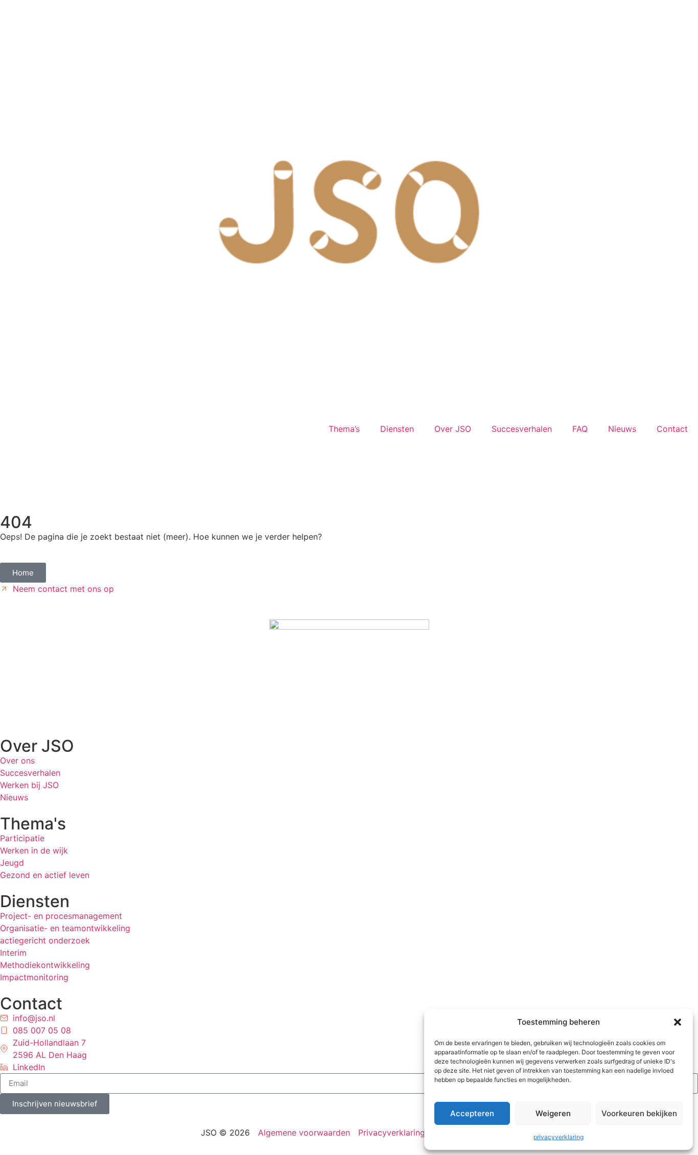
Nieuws (622, 429)
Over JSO (452, 429)
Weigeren (553, 1113)
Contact (672, 429)
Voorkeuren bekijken (639, 1113)
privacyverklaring (558, 1137)
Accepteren (472, 1113)
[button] (677, 1022)
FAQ (580, 429)
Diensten (397, 429)
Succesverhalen (522, 429)
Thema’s (344, 429)
